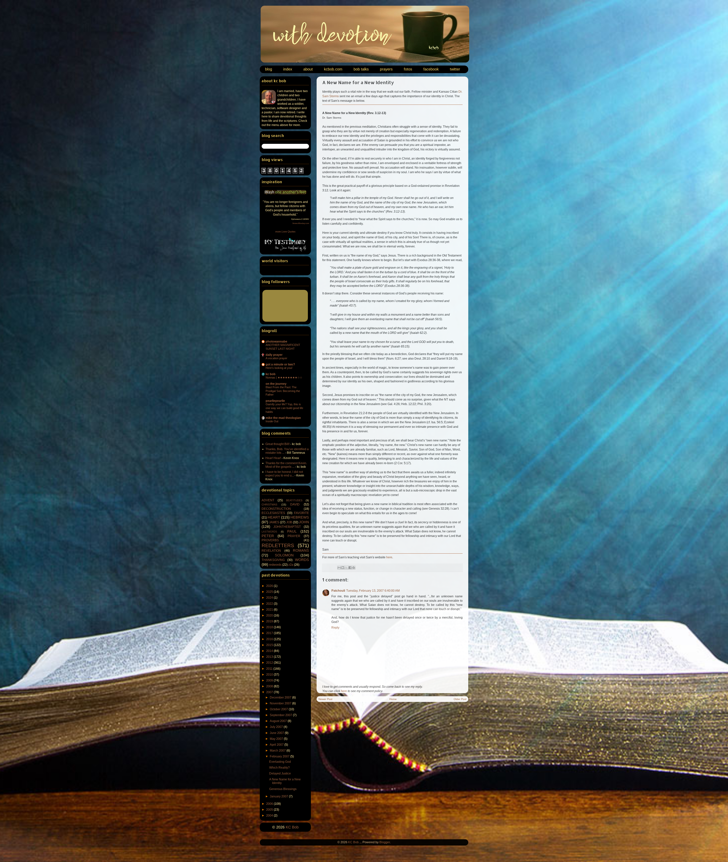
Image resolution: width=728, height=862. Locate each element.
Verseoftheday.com (300, 223)
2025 (270, 591)
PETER (268, 536)
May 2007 (277, 738)
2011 (269, 668)
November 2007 (281, 703)
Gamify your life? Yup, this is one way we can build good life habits (284, 408)
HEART (274, 517)
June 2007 (277, 732)
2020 (270, 615)
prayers (386, 69)
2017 (270, 633)
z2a (290, 564)
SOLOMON (284, 555)
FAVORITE (301, 513)
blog (268, 69)
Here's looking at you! (279, 367)
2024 (270, 597)
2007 (270, 692)
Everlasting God (280, 761)
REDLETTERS (278, 545)
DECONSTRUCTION (276, 508)
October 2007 (279, 709)
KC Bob (292, 827)
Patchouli (338, 590)
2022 (270, 603)
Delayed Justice (280, 773)
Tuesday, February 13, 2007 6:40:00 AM (373, 590)
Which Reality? (279, 767)
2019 (270, 621)
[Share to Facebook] (350, 567)
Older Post (460, 699)
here (389, 557)
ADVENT (268, 500)
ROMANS (301, 550)
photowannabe (276, 341)
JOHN (304, 522)
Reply (335, 627)
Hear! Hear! (273, 458)
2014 (270, 650)
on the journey (276, 383)
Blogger (384, 842)
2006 (270, 803)
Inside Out (272, 421)
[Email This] (339, 567)
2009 (270, 680)
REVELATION (271, 550)
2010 (270, 674)
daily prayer (274, 354)
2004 (270, 815)
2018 (270, 627)
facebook (431, 69)
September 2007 (281, 715)
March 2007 (278, 750)
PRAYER (294, 536)
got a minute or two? (280, 364)
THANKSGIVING (273, 560)
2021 (270, 609)
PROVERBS (270, 540)
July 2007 (277, 726)
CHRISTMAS (269, 504)
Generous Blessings (283, 789)
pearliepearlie (275, 400)
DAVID (295, 504)
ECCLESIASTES (273, 513)
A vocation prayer (276, 358)
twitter (455, 69)
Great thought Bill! (277, 444)
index (287, 69)
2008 (270, 686)
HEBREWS (299, 517)
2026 (270, 585)
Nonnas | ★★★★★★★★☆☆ (284, 377)
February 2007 (280, 756)
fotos (408, 69)
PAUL (292, 531)
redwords (275, 564)
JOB (289, 522)
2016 (270, 639)
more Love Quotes (285, 231)
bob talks (361, 69)
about (308, 69)
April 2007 (277, 744)
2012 (270, 662)
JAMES (274, 522)
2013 (270, 656)
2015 (270, 645)
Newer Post (325, 699)
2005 (270, 809)
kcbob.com (333, 69)
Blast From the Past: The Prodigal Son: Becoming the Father (283, 391)
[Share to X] (346, 567)
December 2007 (281, 697)
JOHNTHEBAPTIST (287, 526)
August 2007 (279, 721)
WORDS (302, 560)
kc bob (270, 374)
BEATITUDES (294, 500)
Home (393, 699)
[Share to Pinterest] (353, 567)
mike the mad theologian (283, 417)
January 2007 (279, 796)
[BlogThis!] (343, 567)
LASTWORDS (269, 531)
